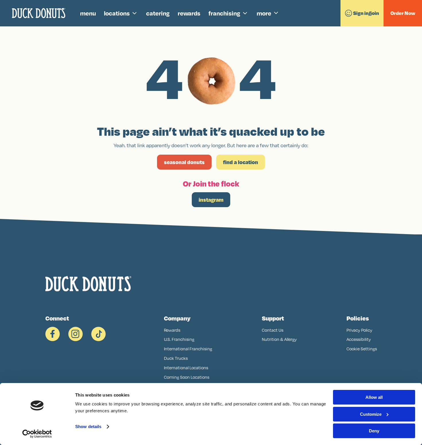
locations (117, 13)
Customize (371, 414)
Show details (88, 426)
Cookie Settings (361, 349)
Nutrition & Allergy (279, 339)
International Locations (186, 368)
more (264, 13)
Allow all (374, 397)
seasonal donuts (184, 162)
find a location (240, 162)
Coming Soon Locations (186, 377)
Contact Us (272, 330)
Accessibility (358, 339)
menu (88, 13)
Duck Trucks (176, 358)
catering (158, 13)
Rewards (172, 330)
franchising (224, 13)
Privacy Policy (359, 330)
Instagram (211, 199)
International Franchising (188, 349)
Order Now (402, 13)
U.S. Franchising (179, 339)
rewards (189, 13)
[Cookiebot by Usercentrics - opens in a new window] (37, 434)
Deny (374, 430)
